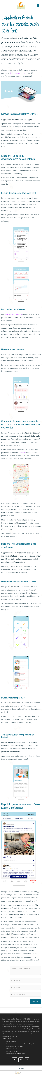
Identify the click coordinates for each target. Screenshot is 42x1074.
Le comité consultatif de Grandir (16, 1054)
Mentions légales (11, 1049)
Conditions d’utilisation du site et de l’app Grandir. (21, 1044)
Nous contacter (11, 1041)
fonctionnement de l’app (19, 73)
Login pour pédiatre (12, 1051)
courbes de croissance (13, 314)
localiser (22, 453)
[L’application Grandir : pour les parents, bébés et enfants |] (21, 6)
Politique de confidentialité (14, 1046)
